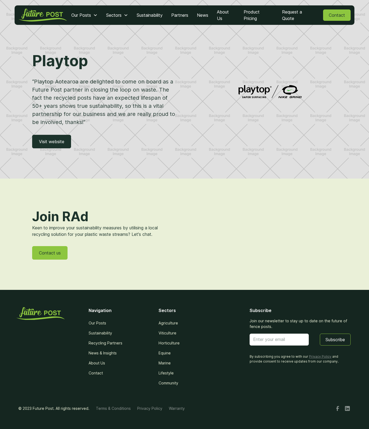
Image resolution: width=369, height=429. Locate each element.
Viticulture (167, 333)
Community (168, 383)
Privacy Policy (149, 408)
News (202, 15)
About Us (223, 15)
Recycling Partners (105, 343)
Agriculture (168, 323)
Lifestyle (166, 373)
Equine (165, 353)
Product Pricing (252, 15)
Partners (179, 15)
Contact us (50, 253)
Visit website (51, 141)
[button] (84, 15)
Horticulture (169, 343)
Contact (337, 15)
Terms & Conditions (113, 408)
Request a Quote (292, 15)
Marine (165, 363)
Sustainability (150, 15)
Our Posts (97, 323)
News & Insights (103, 353)
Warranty (177, 408)
